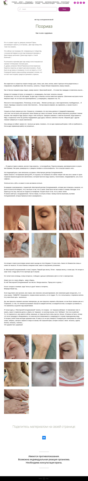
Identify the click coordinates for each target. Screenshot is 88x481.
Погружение (39, 2)
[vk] (75, 3)
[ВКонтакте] (44, 437)
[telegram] (81, 3)
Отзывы (37, 3)
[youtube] (78, 3)
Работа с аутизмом (63, 3)
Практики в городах (48, 3)
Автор (21, 2)
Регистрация (65, 2)
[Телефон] (84, 3)
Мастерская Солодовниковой (23, 3)
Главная (14, 2)
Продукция (29, 2)
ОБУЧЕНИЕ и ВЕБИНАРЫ (52, 2)
